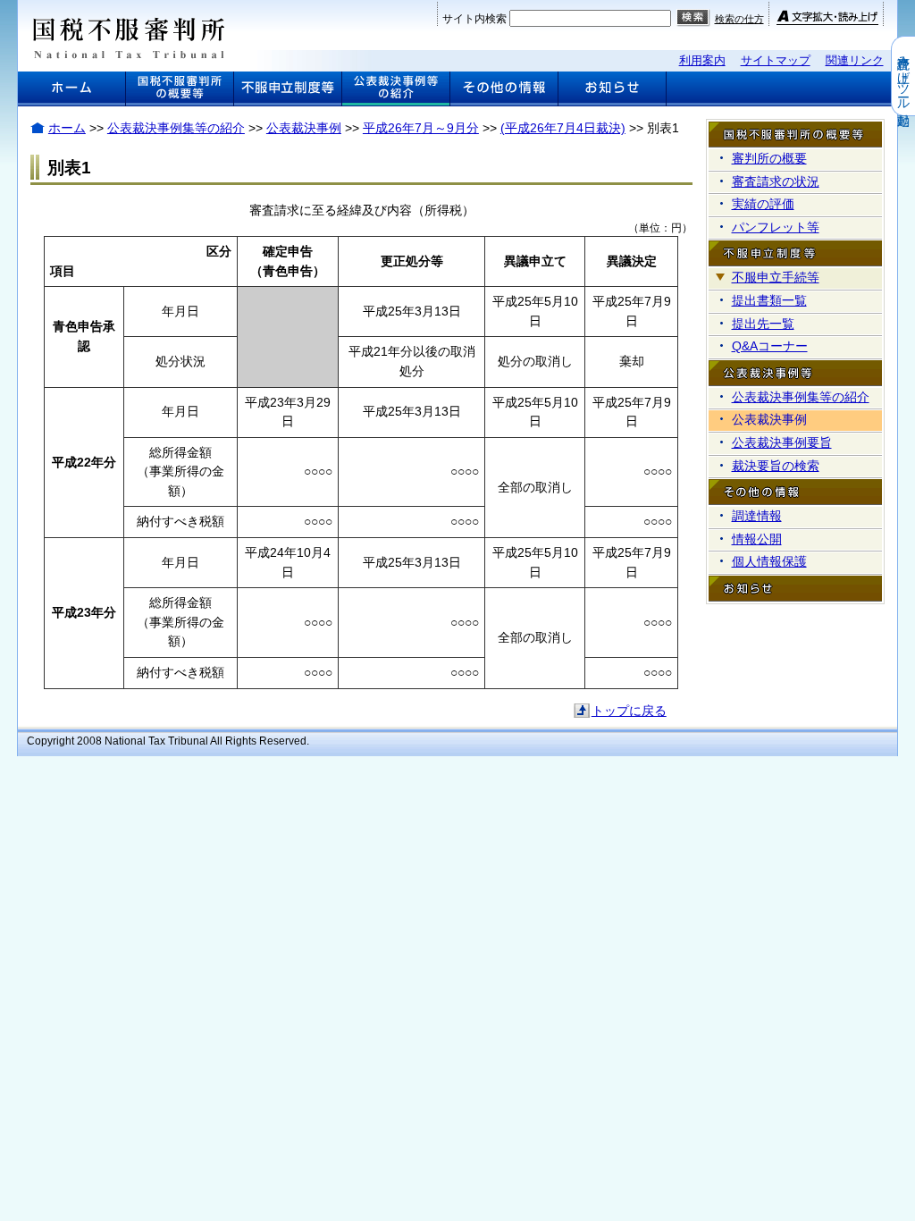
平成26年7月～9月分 (421, 128)
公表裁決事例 (303, 128)
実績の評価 (763, 204)
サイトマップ (775, 60)
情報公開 (757, 539)
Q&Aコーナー (770, 346)
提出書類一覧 (769, 300)
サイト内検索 (474, 19)
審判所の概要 (769, 158)
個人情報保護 (769, 561)
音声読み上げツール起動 (903, 76)
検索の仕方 (739, 18)
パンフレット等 (775, 227)
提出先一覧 (763, 323)
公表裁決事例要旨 (782, 442)
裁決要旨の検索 (775, 466)
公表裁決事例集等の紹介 (176, 128)
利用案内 (702, 60)
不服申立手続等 (775, 277)
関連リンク (855, 60)
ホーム (67, 128)
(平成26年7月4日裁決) (562, 128)
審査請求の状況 (775, 181)
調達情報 (757, 516)
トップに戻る (629, 710)
